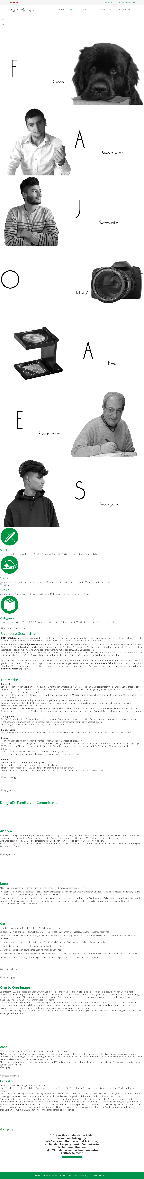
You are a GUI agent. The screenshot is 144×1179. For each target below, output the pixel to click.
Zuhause (60, 10)
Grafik (84, 10)
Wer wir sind (73, 10)
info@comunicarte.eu (127, 2)
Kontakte (127, 10)
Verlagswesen (114, 10)
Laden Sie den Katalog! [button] (72, 1157)
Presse (93, 10)
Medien (102, 10)
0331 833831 (109, 2)
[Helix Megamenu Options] (135, 9)
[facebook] (20, 2)
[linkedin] (26, 2)
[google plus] (23, 2)
